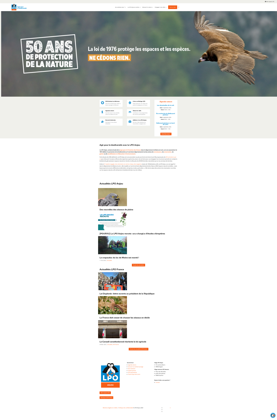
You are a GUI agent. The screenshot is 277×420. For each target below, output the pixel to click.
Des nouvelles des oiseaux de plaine (116, 210)
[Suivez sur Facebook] (170, 408)
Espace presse (132, 370)
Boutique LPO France (106, 397)
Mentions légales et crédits (110, 408)
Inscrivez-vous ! (166, 134)
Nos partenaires (132, 372)
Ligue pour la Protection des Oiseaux (130, 150)
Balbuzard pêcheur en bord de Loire (165, 124)
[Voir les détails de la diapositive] (139, 54)
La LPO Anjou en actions (133, 7)
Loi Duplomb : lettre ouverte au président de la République (127, 294)
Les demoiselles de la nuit (165, 105)
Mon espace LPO (270, 1)
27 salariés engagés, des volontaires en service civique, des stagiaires (123, 164)
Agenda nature (132, 365)
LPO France (116, 344)
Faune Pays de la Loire (134, 374)
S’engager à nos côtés (160, 7)
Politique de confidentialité (126, 408)
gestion (102, 154)
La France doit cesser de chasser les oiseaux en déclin (125, 318)
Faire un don (173, 7)
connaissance (158, 152)
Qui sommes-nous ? (120, 7)
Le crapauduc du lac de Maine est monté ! (119, 258)
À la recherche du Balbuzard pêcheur (165, 114)
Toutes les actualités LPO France (138, 349)
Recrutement (131, 368)
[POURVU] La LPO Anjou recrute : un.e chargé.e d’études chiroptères (132, 234)
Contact (158, 382)
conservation (167, 152)
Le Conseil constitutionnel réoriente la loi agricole (123, 342)
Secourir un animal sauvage (135, 367)
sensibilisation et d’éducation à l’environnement (121, 154)
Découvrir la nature (147, 7)
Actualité (109, 260)
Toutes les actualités (138, 265)
